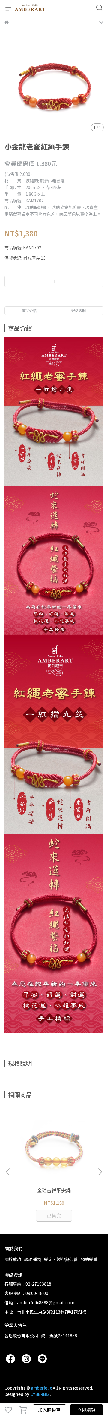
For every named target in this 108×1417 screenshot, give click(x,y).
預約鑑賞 (89, 1259)
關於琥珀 (12, 1259)
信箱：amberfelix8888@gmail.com (39, 1302)
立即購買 (86, 1409)
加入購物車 (49, 1409)
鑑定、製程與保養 (61, 1259)
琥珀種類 (32, 1259)
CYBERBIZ (40, 1394)
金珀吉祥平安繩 (54, 1190)
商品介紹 (29, 310)
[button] (100, 1171)
